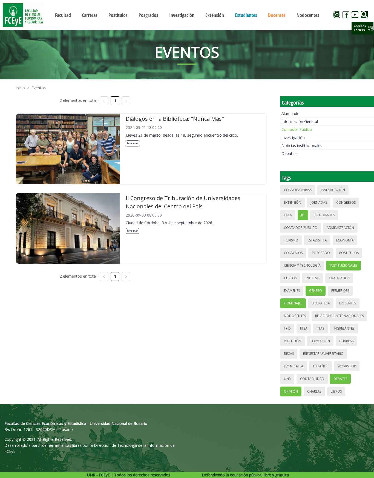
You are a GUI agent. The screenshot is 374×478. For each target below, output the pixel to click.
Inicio (20, 87)
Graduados (339, 278)
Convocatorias (298, 190)
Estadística (317, 240)
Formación (320, 341)
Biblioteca (321, 303)
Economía (345, 240)
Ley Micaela (293, 366)
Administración (340, 227)
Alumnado (290, 113)
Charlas (346, 341)
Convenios (293, 252)
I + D (287, 328)
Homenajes (293, 303)
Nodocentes (295, 315)
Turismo (291, 240)
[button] (362, 28)
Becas (289, 353)
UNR (287, 378)
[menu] (187, 15)
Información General (299, 121)
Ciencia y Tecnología (302, 265)
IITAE (320, 328)
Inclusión (292, 341)
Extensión (292, 202)
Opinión (291, 391)
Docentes (347, 303)
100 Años (320, 366)
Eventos (38, 87)
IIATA (288, 215)
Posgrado (321, 252)
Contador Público (296, 129)
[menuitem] (63, 15)
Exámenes (292, 290)
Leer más (132, 143)
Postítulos (349, 252)
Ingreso (313, 278)
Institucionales (343, 265)
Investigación (293, 137)
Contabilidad (312, 378)
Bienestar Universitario (323, 353)
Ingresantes (343, 328)
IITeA (303, 328)
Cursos (290, 278)
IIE (302, 215)
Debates (289, 153)
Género (315, 290)
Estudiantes (324, 215)
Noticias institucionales (301, 145)
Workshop (347, 366)
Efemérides (340, 290)
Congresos (346, 202)
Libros (336, 391)
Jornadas (318, 202)
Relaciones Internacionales (339, 315)
